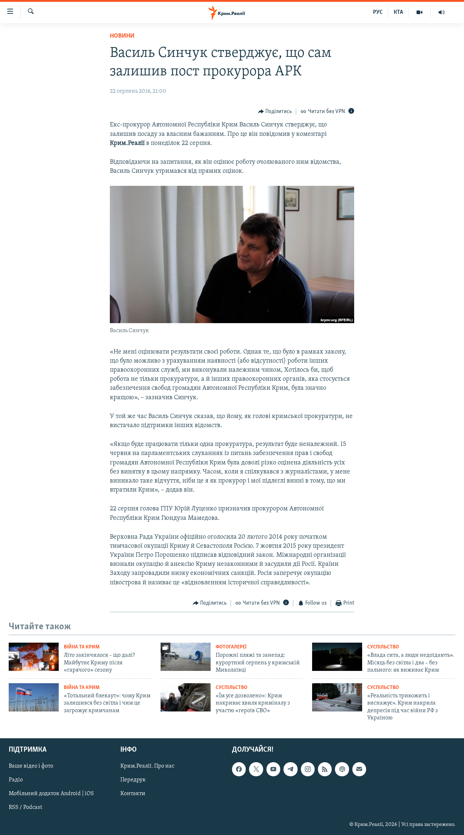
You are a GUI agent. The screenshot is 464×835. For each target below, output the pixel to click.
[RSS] (325, 769)
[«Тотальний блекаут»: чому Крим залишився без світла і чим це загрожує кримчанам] (34, 697)
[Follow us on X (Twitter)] (256, 769)
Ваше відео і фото (31, 766)
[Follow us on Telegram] (290, 769)
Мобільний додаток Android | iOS (51, 794)
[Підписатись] (359, 769)
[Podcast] (342, 769)
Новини (122, 36)
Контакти (132, 794)
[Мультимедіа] (420, 12)
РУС (378, 12)
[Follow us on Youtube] (273, 769)
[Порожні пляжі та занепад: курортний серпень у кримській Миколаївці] (186, 657)
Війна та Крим (82, 647)
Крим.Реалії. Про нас (147, 766)
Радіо (16, 780)
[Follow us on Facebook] (239, 769)
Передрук (133, 780)
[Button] (275, 111)
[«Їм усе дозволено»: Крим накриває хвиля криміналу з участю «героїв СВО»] (186, 697)
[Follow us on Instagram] (308, 769)
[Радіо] (441, 12)
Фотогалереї (231, 647)
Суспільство (383, 647)
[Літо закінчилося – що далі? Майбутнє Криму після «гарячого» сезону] (34, 657)
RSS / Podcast (25, 808)
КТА (398, 12)
